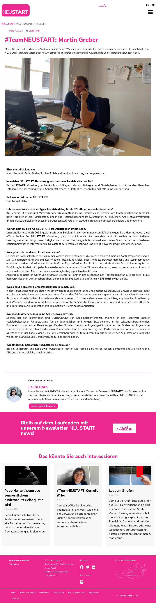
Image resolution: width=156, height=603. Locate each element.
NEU (9, 24)
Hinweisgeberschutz (76, 593)
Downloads (44, 593)
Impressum (94, 593)
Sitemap (15, 598)
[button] (82, 567)
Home (13, 593)
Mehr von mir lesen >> (43, 406)
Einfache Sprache (27, 593)
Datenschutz (58, 593)
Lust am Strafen (121, 491)
